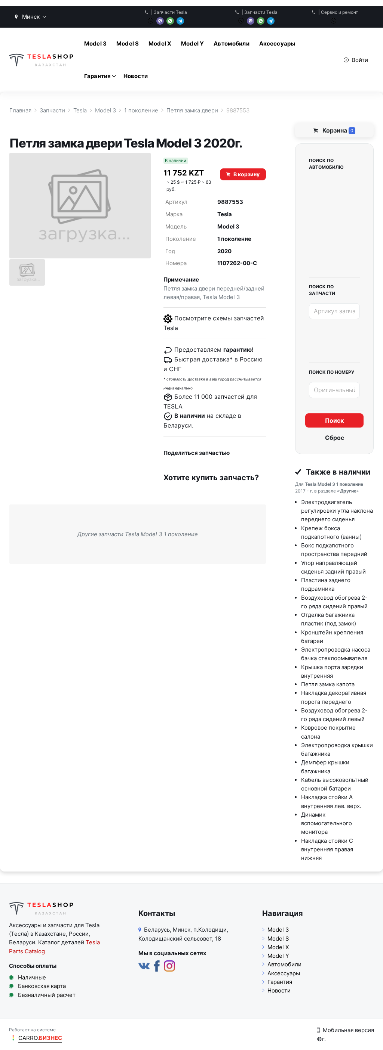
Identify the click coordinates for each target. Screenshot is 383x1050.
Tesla (224, 214)
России (79, 933)
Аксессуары (277, 43)
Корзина (337, 130)
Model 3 (95, 43)
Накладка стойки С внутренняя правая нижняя (327, 849)
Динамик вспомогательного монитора (326, 823)
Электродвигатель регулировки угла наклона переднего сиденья (337, 510)
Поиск (334, 420)
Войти (360, 59)
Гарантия (97, 76)
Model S (127, 43)
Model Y (192, 43)
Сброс (334, 437)
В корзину (246, 174)
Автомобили (231, 43)
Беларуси (22, 942)
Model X (159, 43)
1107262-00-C (237, 263)
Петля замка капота (328, 684)
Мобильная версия (348, 1030)
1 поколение (234, 238)
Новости (135, 76)
